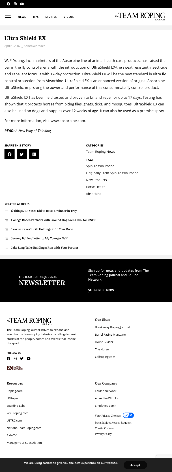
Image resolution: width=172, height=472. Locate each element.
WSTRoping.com (17, 413)
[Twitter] (22, 358)
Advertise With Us (106, 398)
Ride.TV (12, 435)
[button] (9, 154)
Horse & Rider (104, 342)
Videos (69, 16)
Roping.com (15, 391)
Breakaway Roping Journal (112, 327)
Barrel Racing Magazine (110, 334)
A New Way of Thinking (33, 130)
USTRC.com (14, 420)
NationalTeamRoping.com (24, 428)
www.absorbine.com (68, 120)
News (22, 16)
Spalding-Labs (16, 406)
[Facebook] (8, 4)
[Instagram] (15, 4)
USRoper (12, 398)
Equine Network (105, 391)
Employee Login (105, 406)
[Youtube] (22, 4)
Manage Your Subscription (24, 443)
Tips (36, 16)
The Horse (102, 349)
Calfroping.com (105, 357)
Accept (135, 465)
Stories (51, 16)
